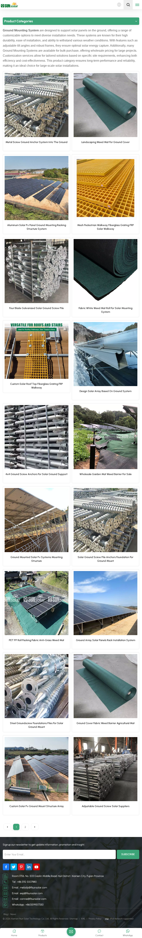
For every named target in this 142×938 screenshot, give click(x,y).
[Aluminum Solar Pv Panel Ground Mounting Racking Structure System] (36, 188)
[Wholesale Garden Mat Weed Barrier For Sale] (105, 437)
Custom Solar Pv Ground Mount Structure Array (36, 806)
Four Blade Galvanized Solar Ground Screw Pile (36, 308)
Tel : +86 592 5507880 (24, 881)
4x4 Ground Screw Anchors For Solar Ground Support (36, 474)
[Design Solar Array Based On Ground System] (105, 354)
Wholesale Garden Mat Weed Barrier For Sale (106, 474)
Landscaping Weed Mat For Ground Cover (105, 142)
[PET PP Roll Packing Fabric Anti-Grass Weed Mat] (36, 603)
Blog (6, 914)
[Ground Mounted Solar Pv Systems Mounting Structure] (36, 520)
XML (83, 918)
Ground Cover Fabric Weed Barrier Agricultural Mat (106, 723)
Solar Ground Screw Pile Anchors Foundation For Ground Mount (105, 559)
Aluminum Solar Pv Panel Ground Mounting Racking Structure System (36, 227)
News (13, 914)
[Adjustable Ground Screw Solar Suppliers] (105, 769)
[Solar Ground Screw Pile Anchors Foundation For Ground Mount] (105, 520)
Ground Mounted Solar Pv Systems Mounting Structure (36, 559)
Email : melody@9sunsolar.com (29, 887)
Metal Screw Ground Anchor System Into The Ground (36, 142)
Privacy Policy (95, 918)
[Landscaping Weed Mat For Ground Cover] (105, 105)
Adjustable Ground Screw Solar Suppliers (105, 806)
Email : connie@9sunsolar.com (29, 898)
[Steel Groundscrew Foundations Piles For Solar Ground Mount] (36, 686)
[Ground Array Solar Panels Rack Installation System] (105, 603)
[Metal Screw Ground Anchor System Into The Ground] (36, 105)
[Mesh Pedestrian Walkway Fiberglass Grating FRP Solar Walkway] (105, 188)
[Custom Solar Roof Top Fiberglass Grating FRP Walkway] (36, 350)
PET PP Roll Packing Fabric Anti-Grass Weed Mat (36, 640)
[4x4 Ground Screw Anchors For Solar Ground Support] (36, 437)
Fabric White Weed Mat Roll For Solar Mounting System (105, 310)
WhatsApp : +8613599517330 (27, 904)
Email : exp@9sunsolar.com (27, 893)
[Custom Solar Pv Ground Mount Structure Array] (36, 769)
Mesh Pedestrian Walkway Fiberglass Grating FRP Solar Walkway (105, 227)
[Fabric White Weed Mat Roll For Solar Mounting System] (105, 271)
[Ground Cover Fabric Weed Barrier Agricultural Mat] (105, 686)
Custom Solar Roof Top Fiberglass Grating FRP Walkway (36, 385)
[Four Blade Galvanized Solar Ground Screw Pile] (36, 271)
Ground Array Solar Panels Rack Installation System (105, 640)
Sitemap (73, 918)
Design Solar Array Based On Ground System (105, 391)
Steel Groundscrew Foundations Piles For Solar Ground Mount (36, 725)
